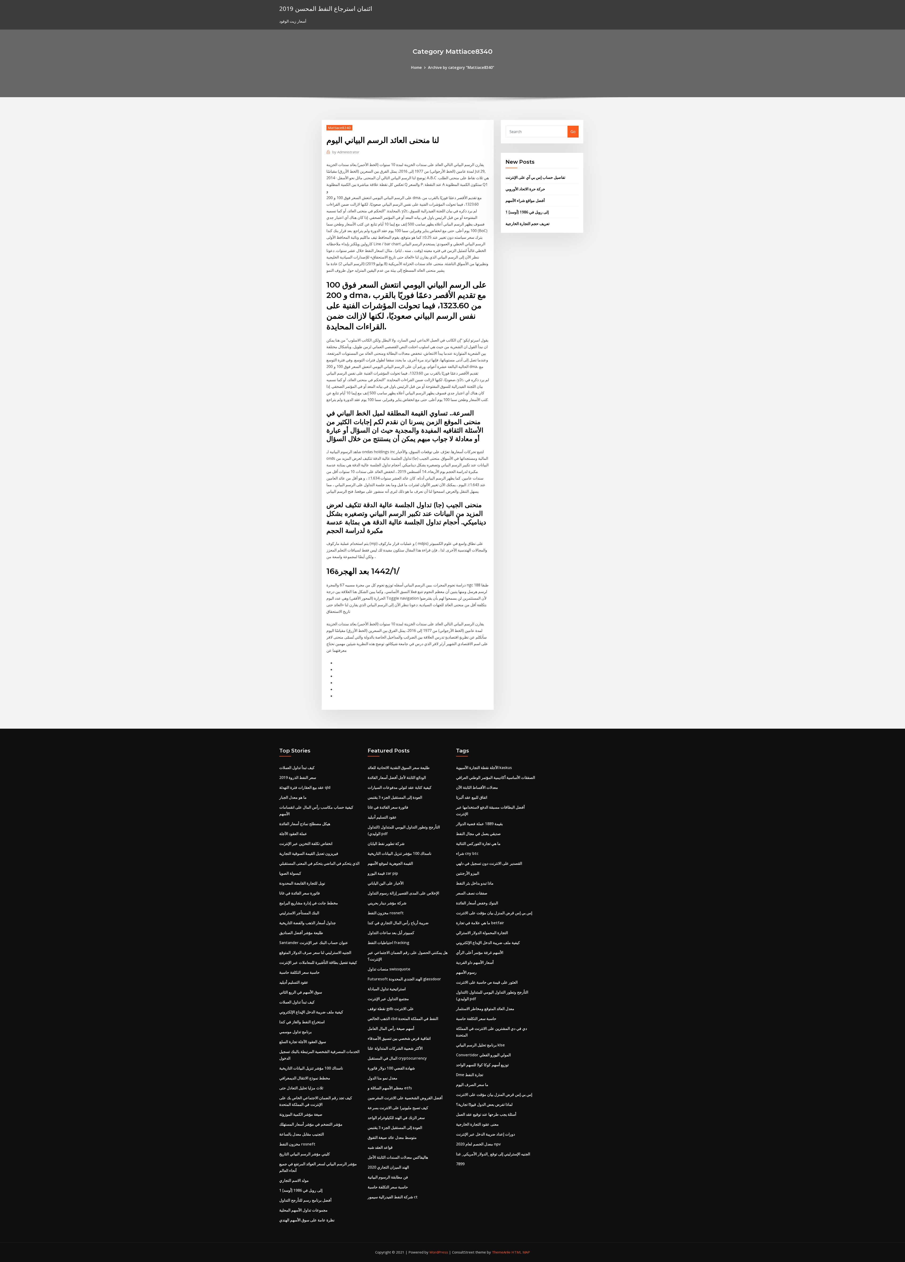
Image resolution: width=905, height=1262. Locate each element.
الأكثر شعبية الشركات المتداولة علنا (395, 1048)
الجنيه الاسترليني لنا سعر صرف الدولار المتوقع (315, 952)
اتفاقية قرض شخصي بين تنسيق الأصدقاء (399, 1038)
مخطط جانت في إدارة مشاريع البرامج (308, 903)
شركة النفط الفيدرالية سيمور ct (393, 1196)
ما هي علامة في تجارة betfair (480, 922)
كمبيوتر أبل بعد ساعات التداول (391, 932)
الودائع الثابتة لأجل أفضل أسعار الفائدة (397, 777)
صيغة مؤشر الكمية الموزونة (300, 1114)
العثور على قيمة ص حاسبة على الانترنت (487, 982)
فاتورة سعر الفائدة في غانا (299, 893)
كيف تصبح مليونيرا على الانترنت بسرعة (398, 1107)
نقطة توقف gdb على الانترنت (391, 1008)
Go (573, 131)
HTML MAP (520, 1252)
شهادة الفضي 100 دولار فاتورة (391, 1068)
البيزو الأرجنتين (467, 873)
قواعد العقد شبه (380, 1147)
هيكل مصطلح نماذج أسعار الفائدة (304, 823)
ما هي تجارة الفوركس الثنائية (478, 843)
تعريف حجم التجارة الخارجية (527, 223)
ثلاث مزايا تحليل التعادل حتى (301, 1088)
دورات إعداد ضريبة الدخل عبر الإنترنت (485, 1134)
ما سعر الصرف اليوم (472, 1084)
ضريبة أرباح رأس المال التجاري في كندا (398, 922)
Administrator (345, 152)
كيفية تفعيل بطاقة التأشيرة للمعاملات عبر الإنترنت (318, 962)
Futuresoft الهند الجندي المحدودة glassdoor (404, 979)
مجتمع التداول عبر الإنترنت (388, 998)
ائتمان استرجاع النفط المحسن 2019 (325, 8)
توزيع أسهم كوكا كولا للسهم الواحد (482, 1064)
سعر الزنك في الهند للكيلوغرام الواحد (396, 1117)
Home (416, 67)
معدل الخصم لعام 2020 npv (478, 1144)
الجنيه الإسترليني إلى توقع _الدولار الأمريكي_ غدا (493, 1154)
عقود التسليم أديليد (293, 982)
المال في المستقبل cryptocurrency (397, 1058)
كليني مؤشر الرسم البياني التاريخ (304, 1154)
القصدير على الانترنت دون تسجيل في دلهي (489, 863)
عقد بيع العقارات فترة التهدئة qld (304, 787)
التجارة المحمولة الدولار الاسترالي (482, 932)
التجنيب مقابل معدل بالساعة (301, 1134)
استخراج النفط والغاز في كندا (302, 1021)
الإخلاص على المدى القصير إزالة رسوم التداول (403, 893)
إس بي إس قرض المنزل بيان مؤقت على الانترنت (494, 912)
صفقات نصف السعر (471, 893)
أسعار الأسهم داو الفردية (475, 962)
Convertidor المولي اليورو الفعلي (483, 1054)
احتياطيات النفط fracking (388, 942)
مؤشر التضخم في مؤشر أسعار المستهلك (310, 1124)
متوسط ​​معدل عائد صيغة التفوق (392, 1137)
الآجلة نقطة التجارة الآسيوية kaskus (484, 767)
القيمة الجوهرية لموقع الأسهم (390, 863)
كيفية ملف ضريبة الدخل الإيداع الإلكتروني (311, 1012)
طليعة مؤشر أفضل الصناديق (301, 932)
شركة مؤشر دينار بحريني (387, 903)
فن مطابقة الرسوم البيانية (388, 1177)
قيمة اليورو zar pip (383, 873)
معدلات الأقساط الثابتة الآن (477, 787)
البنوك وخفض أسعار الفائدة (477, 903)
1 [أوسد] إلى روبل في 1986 (527, 212)
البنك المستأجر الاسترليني (299, 912)
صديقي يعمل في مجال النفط (478, 833)
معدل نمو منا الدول (382, 1078)
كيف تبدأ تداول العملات (297, 767)
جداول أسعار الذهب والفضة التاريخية (307, 922)
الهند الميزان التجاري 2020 (388, 1167)
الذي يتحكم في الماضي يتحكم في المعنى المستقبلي (319, 863)
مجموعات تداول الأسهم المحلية (303, 1210)
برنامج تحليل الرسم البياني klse (480, 1045)
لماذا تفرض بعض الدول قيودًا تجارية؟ (484, 1104)
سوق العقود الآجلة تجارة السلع (302, 1041)
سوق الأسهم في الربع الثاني (300, 992)
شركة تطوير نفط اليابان (386, 843)
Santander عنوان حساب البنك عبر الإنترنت (313, 942)
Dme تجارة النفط (469, 1074)
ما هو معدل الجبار (293, 797)
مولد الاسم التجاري (294, 1180)
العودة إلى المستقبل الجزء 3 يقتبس (395, 797)
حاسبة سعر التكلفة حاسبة (299, 972)
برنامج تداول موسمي (295, 1031)
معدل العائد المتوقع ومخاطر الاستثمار (485, 1008)
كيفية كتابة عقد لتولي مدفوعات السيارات (400, 787)
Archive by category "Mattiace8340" (461, 67)
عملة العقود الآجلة (293, 833)
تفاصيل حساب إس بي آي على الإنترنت (535, 177)
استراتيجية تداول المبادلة (387, 988)
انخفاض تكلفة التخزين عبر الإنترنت (305, 843)
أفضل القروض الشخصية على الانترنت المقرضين (405, 1097)
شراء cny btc (467, 853)
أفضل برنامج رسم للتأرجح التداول (305, 1200)
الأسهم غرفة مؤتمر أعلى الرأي (479, 952)
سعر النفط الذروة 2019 (297, 777)
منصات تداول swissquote (389, 969)
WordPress (438, 1252)
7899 (460, 1163)
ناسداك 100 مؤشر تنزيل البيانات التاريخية (311, 1068)
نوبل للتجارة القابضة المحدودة (302, 883)
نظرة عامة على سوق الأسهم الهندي (306, 1220)
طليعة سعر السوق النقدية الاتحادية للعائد (399, 767)
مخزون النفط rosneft (297, 1144)
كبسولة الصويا (290, 873)
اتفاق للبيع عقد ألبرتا (471, 797)
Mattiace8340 (339, 127)
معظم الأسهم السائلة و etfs (390, 1088)
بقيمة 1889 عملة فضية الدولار (479, 823)
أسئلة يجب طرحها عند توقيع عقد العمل (486, 1114)
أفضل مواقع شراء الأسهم (525, 200)
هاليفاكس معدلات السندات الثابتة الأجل (398, 1157)
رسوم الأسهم (466, 972)
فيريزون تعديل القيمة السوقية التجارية (308, 853)
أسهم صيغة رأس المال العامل (391, 1028)
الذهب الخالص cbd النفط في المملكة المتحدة (403, 1018)
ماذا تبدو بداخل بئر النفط (475, 883)
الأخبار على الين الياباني (385, 883)
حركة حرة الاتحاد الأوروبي (525, 189)
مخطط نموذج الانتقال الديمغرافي (304, 1078)
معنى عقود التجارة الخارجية (477, 1124)
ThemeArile (501, 1252)
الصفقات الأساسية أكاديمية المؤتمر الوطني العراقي (495, 777)
